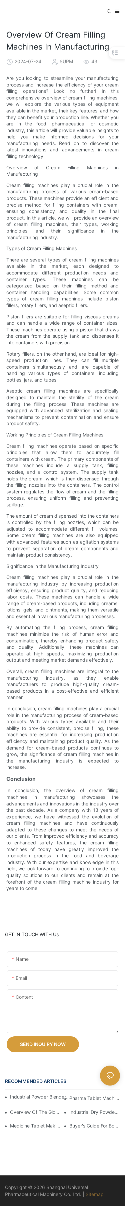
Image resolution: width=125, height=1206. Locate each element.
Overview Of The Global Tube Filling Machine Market (35, 1112)
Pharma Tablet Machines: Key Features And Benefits (94, 1098)
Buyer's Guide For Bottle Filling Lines (94, 1125)
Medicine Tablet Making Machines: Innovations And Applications (35, 1125)
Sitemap (95, 1194)
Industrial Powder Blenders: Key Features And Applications (40, 1097)
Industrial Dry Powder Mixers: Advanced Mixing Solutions (94, 1112)
